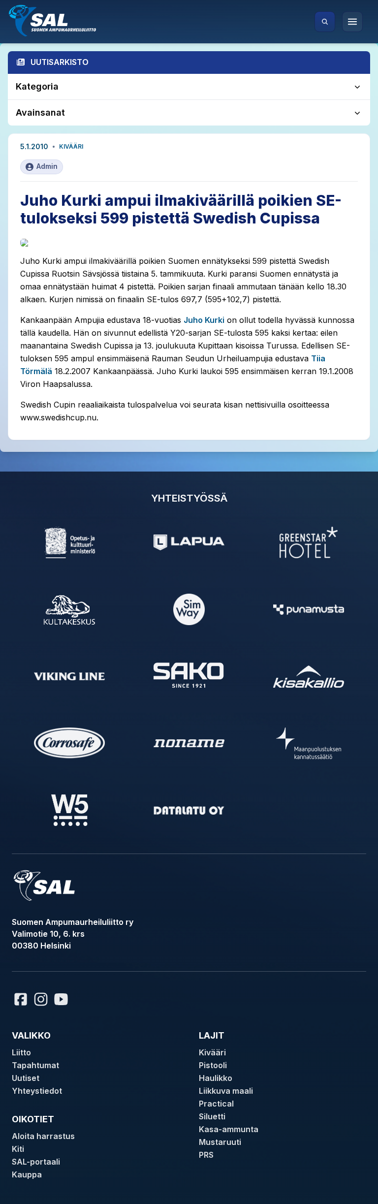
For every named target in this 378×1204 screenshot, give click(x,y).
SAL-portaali (36, 1162)
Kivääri (71, 146)
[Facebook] (21, 999)
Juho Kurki (204, 320)
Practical (216, 1104)
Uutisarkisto (60, 62)
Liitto (21, 1052)
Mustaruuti (220, 1142)
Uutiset (25, 1078)
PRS (206, 1155)
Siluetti (212, 1116)
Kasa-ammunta (228, 1129)
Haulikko (215, 1078)
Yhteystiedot (37, 1091)
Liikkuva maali (226, 1091)
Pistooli (213, 1065)
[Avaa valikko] (352, 22)
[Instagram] (41, 999)
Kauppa (27, 1174)
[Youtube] (62, 999)
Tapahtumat (35, 1065)
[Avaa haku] (325, 22)
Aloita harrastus (43, 1136)
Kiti (18, 1149)
